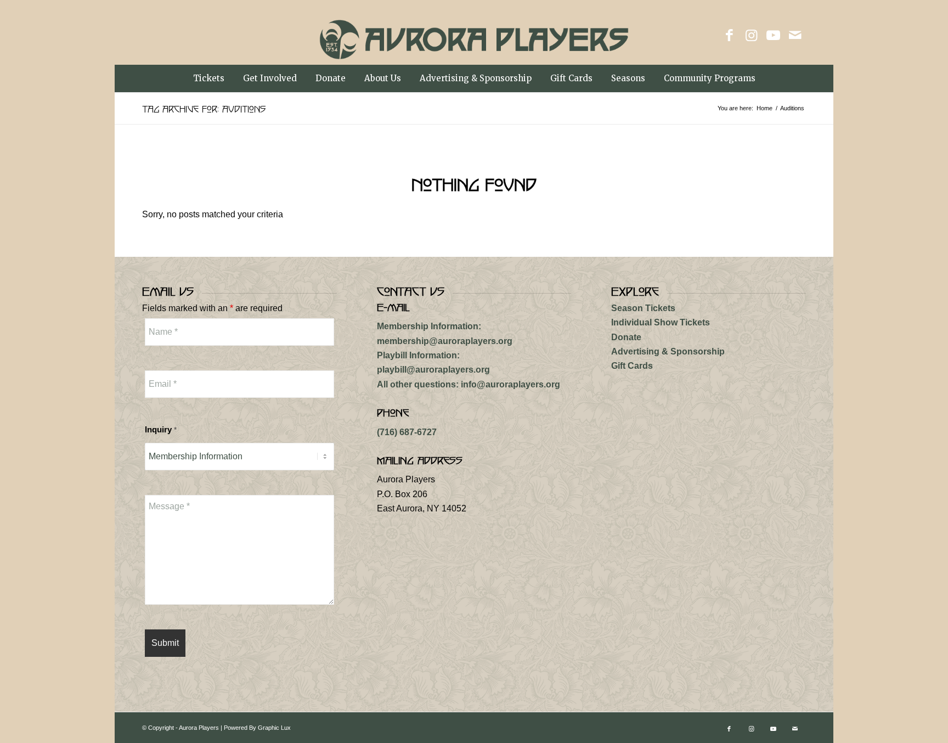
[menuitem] (209, 78)
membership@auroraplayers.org (444, 341)
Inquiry (161, 429)
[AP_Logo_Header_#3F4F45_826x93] (474, 46)
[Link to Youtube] (773, 35)
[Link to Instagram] (751, 35)
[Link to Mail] (795, 35)
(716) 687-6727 (407, 432)
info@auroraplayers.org (510, 384)
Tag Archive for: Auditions (204, 108)
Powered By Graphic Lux (257, 727)
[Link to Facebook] (729, 35)
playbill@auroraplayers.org (433, 369)
